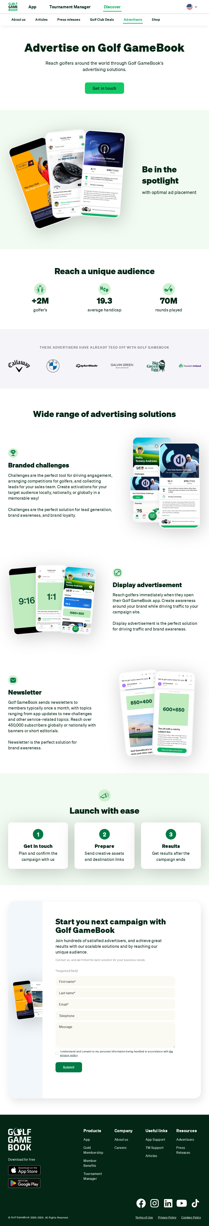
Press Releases (183, 1150)
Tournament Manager (92, 1176)
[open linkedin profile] (168, 1203)
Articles (151, 1156)
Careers (121, 1147)
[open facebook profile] (141, 1203)
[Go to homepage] (15, 7)
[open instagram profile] (154, 1203)
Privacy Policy (167, 1217)
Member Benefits (90, 1163)
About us (121, 1139)
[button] (32, 7)
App (86, 1139)
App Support (155, 1139)
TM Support (155, 1147)
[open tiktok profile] (195, 1203)
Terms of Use (144, 1217)
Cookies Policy (191, 1217)
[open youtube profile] (181, 1203)
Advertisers (185, 1139)
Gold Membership (93, 1150)
